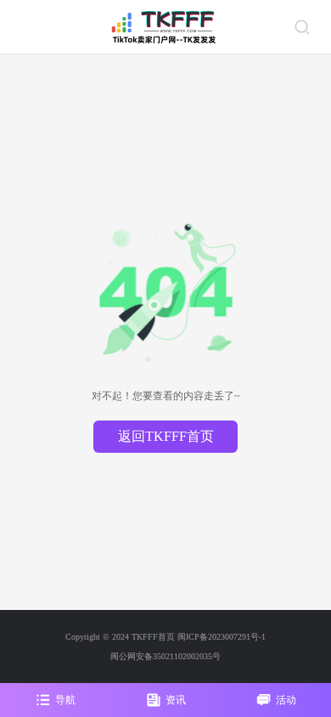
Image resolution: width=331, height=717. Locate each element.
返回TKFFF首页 (166, 436)
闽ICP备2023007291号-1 (221, 636)
